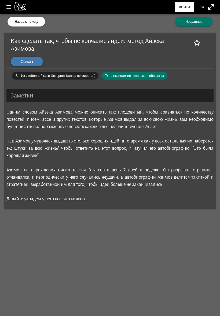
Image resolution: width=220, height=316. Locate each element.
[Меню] (8, 7)
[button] (110, 95)
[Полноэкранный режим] (211, 7)
